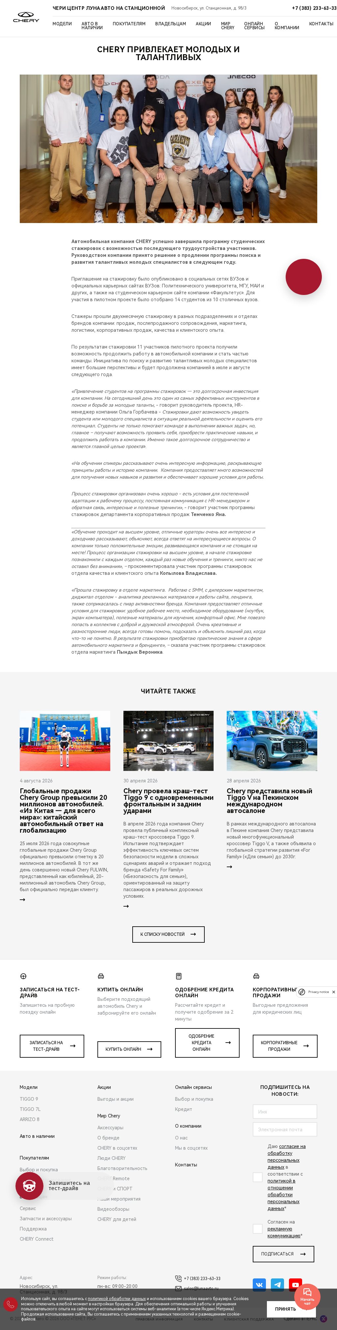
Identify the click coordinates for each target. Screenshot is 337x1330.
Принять (285, 1309)
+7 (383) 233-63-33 (202, 1278)
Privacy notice (318, 992)
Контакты (321, 24)
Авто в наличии (92, 26)
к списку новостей (163, 934)
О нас (181, 1137)
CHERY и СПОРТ (115, 1188)
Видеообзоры (113, 1209)
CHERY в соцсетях (117, 1148)
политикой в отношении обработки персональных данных (283, 1194)
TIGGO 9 (29, 1099)
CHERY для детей (116, 1219)
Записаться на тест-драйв (46, 1046)
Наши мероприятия (119, 1199)
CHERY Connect (37, 1239)
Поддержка (33, 1228)
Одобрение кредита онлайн (201, 1043)
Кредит (183, 1109)
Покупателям (129, 24)
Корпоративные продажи (279, 1046)
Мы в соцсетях (191, 1148)
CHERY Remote (113, 1178)
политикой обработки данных (117, 1298)
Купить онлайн (123, 1049)
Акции (203, 24)
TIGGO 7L (30, 1109)
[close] (333, 991)
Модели (62, 24)
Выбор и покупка (39, 1169)
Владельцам (170, 24)
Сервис (28, 1208)
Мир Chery (228, 26)
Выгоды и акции (115, 1099)
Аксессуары (110, 1127)
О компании (287, 26)
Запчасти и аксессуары (46, 1218)
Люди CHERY (111, 1158)
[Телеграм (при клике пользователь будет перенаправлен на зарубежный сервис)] (277, 1285)
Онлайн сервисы (254, 26)
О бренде (108, 1137)
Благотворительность (122, 1168)
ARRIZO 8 (29, 1119)
